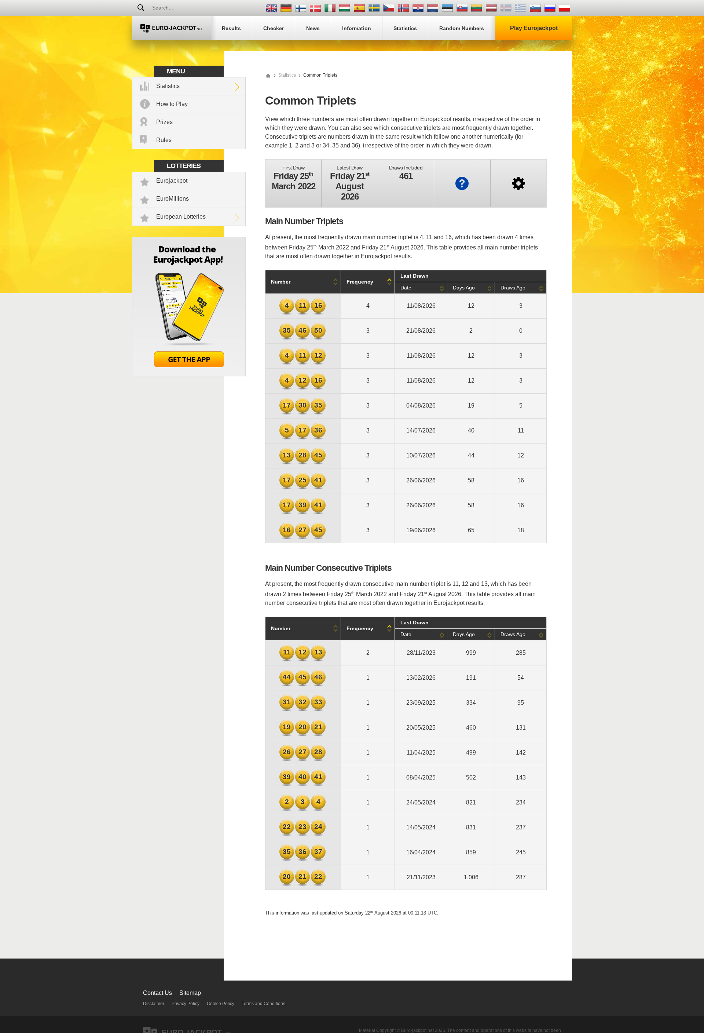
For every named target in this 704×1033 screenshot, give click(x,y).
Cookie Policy (220, 1003)
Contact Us (157, 993)
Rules (164, 140)
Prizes (164, 122)
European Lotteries (181, 216)
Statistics (168, 86)
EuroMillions (172, 199)
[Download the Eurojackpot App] (189, 374)
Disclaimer (153, 1003)
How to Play (172, 104)
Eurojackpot (171, 181)
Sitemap (190, 993)
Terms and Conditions (263, 1003)
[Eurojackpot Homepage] (268, 75)
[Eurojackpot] (171, 28)
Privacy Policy (185, 1003)
